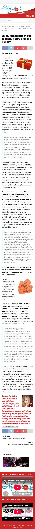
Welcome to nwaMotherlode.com (18, 475)
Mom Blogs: (13, 26)
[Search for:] (17, 20)
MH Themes (18, 527)
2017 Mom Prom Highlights (15, 499)
